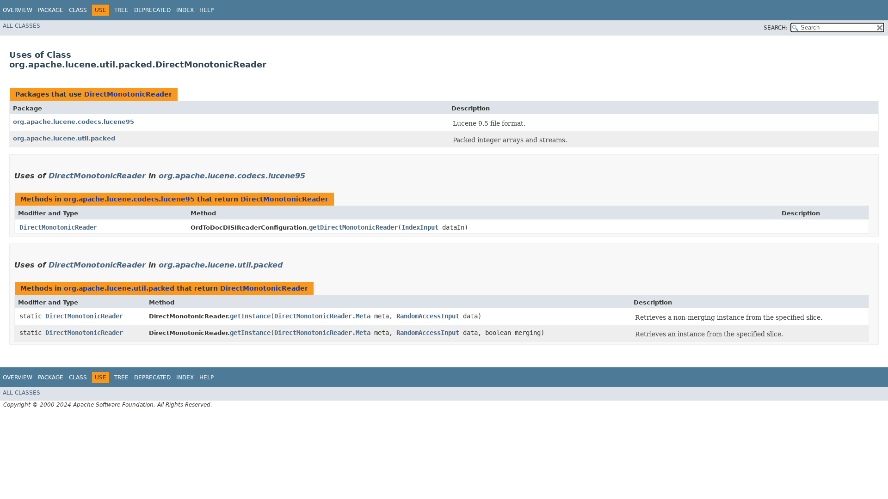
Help (206, 10)
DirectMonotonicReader (128, 94)
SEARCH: (776, 27)
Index (185, 10)
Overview (17, 10)
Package (50, 10)
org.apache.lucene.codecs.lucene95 (73, 121)
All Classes (21, 26)
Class (78, 10)
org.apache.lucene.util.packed (64, 138)
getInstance (250, 316)
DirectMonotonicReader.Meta (322, 316)
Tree (121, 10)
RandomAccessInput (427, 316)
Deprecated (152, 10)
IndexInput (419, 227)
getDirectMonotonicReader (353, 227)
